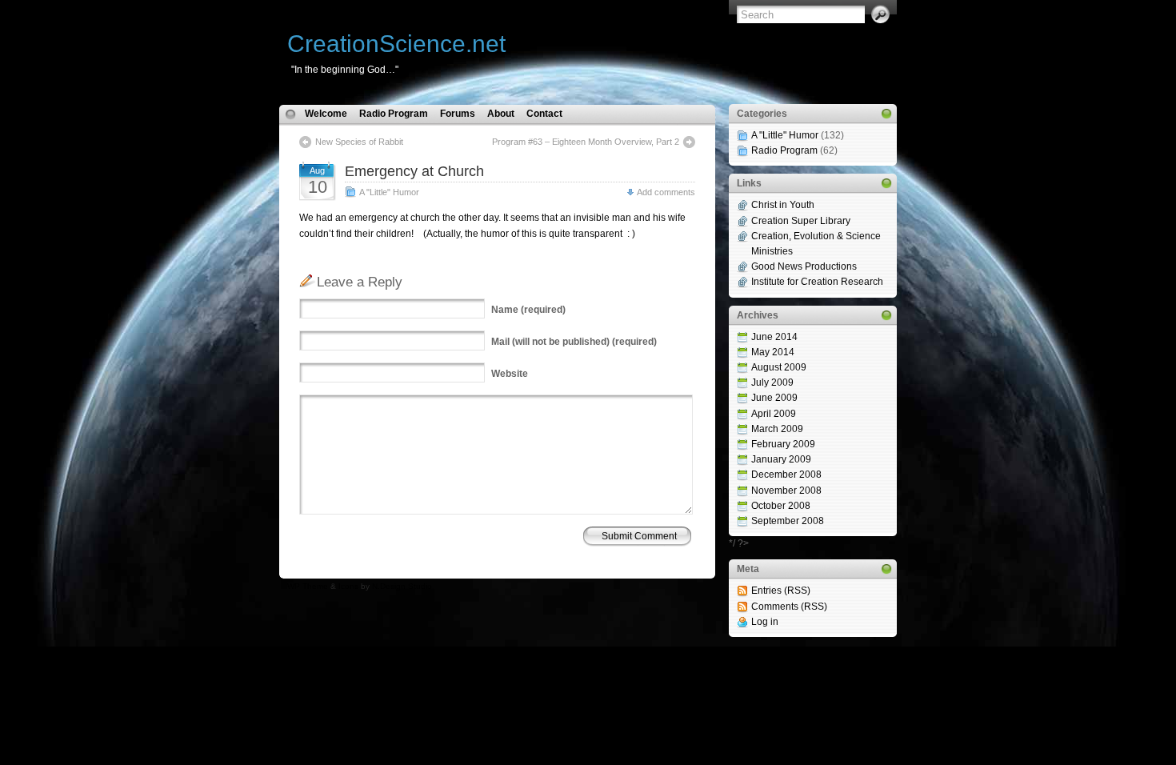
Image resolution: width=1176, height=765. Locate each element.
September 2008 (787, 521)
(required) (528, 309)
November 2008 (786, 490)
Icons (348, 586)
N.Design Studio (402, 586)
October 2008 (780, 505)
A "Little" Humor (389, 192)
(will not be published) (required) (574, 341)
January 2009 (781, 459)
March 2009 (777, 429)
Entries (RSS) (780, 590)
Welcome (326, 113)
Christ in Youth (782, 204)
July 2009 (772, 382)
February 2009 (783, 444)
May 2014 (772, 352)
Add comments (666, 192)
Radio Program (393, 113)
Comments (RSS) (789, 606)
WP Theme (307, 586)
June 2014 (774, 336)
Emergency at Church (414, 171)
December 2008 (786, 474)
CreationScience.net (396, 43)
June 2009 (774, 397)
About (500, 113)
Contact (544, 113)
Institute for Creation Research (817, 281)
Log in (764, 621)
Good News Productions (804, 266)
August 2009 (778, 367)
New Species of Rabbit (359, 141)
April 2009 (773, 413)
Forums (457, 113)
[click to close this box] (886, 114)
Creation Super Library (800, 220)
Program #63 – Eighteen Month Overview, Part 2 (585, 141)
